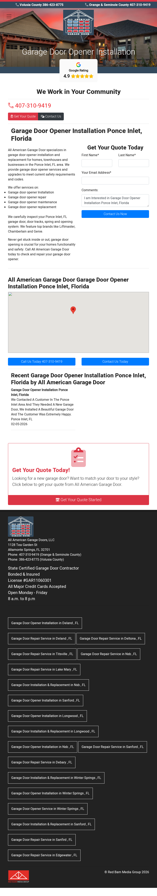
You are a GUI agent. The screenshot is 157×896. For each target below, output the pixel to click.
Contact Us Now (115, 214)
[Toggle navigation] (9, 16)
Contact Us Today (115, 361)
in (45, 623)
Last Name (127, 155)
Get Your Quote (24, 116)
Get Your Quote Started (80, 500)
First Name (90, 155)
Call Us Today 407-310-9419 (41, 361)
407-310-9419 (32, 106)
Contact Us (52, 116)
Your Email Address (96, 172)
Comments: (90, 190)
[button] (73, 310)
